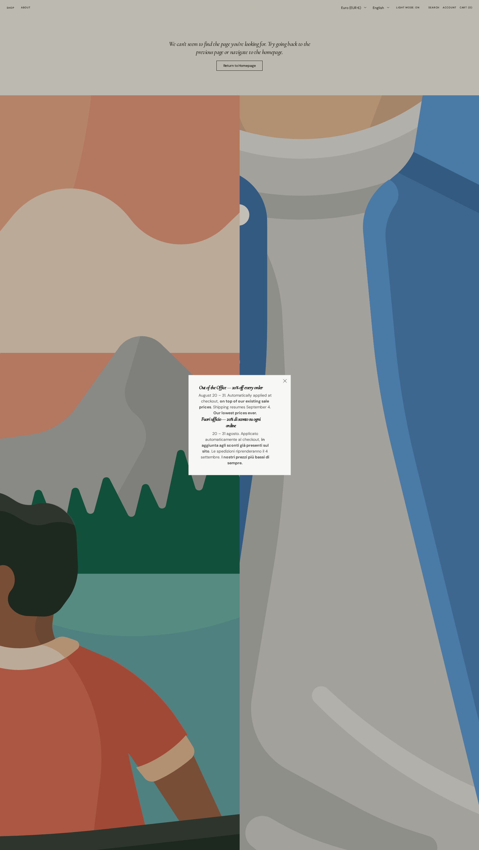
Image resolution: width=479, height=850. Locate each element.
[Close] (285, 380)
